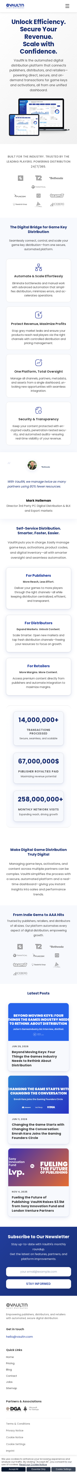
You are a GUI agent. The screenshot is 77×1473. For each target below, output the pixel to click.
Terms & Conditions (18, 1424)
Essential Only (38, 1469)
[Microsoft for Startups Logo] (31, 1409)
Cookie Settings (15, 1444)
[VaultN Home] (15, 6)
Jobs (9, 1382)
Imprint (10, 1451)
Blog (9, 1369)
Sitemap (11, 1388)
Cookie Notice (14, 1437)
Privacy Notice (14, 1430)
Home (10, 1357)
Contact (11, 1375)
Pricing (10, 1363)
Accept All (13, 1469)
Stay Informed (38, 1283)
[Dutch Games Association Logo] (13, 1409)
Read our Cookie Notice (33, 1464)
